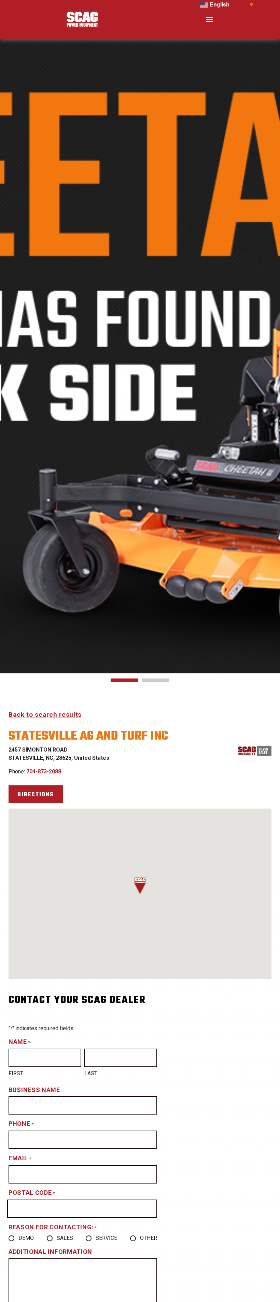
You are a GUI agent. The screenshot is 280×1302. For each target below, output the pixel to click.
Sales (65, 1238)
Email (20, 1158)
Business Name (34, 1089)
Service (106, 1238)
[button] (209, 19)
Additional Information (50, 1251)
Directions (35, 794)
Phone (21, 1123)
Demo (26, 1238)
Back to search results (45, 714)
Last (90, 1073)
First (16, 1073)
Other (148, 1238)
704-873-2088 (43, 771)
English (218, 5)
